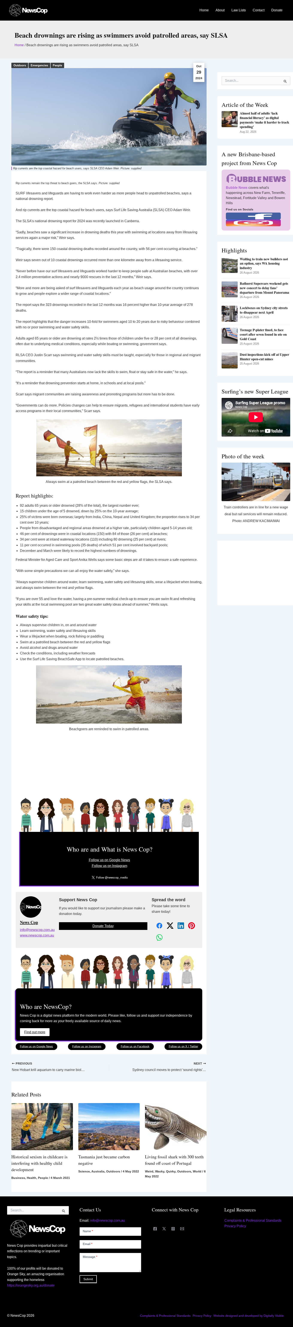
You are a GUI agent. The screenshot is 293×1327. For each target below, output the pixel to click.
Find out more (34, 1032)
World (197, 1171)
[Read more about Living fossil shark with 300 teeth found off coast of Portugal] (176, 1126)
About (220, 10)
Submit (88, 1279)
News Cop (29, 922)
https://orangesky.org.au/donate (30, 1285)
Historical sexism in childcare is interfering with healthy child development (39, 1163)
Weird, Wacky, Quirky (160, 1171)
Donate (276, 10)
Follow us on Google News (109, 860)
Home (204, 10)
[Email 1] (182, 1229)
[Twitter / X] (164, 1229)
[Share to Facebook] (157, 926)
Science (84, 1171)
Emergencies (39, 65)
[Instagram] (173, 1229)
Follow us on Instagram (109, 866)
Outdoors (20, 65)
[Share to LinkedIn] (178, 926)
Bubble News (237, 187)
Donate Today (103, 926)
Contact (258, 10)
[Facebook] (155, 1229)
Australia (97, 1171)
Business (18, 1178)
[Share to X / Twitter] (167, 926)
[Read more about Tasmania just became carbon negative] (109, 1126)
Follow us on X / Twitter (183, 1046)
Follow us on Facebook (135, 1046)
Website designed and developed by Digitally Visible (248, 1315)
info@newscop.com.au (37, 930)
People (57, 65)
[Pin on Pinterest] (189, 926)
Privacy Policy (235, 1226)
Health (31, 1178)
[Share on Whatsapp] (157, 938)
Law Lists (238, 10)
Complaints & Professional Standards (252, 1220)
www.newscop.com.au (37, 935)
